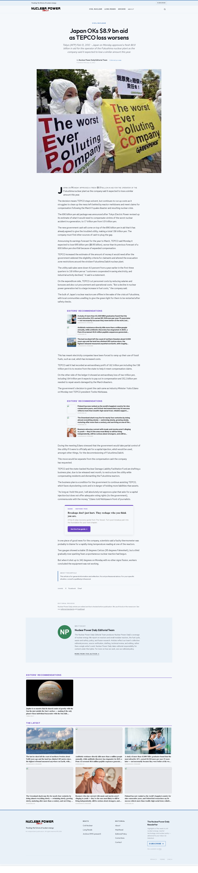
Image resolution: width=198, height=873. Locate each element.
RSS (160, 849)
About (131, 9)
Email (80, 588)
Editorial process (115, 60)
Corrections (119, 838)
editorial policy (128, 649)
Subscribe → (156, 843)
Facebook (72, 588)
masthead (81, 609)
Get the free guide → (79, 529)
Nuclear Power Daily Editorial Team (93, 60)
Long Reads (110, 9)
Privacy (153, 859)
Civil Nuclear (95, 9)
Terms (162, 859)
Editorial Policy (121, 834)
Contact (118, 842)
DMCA (170, 859)
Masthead (119, 830)
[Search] (165, 9)
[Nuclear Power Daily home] (45, 9)
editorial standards (67, 609)
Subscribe (161, 3)
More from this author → (87, 654)
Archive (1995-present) (92, 834)
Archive (122, 9)
